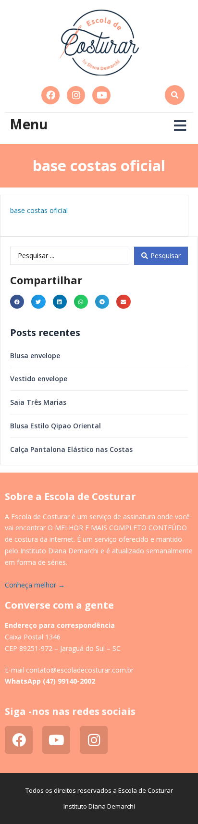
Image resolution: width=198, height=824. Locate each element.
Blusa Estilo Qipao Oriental (55, 425)
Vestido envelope (38, 378)
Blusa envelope (35, 355)
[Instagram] (76, 95)
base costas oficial (39, 210)
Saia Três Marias (38, 402)
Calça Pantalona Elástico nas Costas (71, 449)
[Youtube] (101, 95)
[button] (175, 95)
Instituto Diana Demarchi (99, 806)
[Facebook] (50, 95)
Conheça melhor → (35, 584)
